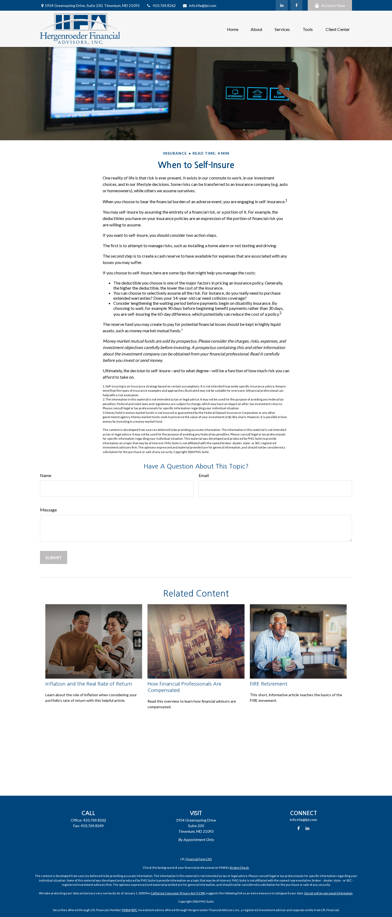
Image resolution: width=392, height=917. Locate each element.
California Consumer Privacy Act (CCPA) (178, 893)
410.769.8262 (164, 5)
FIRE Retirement (268, 683)
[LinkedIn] (282, 5)
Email (204, 475)
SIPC (134, 910)
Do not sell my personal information (328, 893)
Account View (333, 5)
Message (48, 509)
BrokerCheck (239, 867)
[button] (233, 29)
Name (45, 475)
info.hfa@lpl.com (202, 5)
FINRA (126, 910)
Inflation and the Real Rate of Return (88, 683)
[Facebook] (296, 5)
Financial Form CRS (199, 859)
